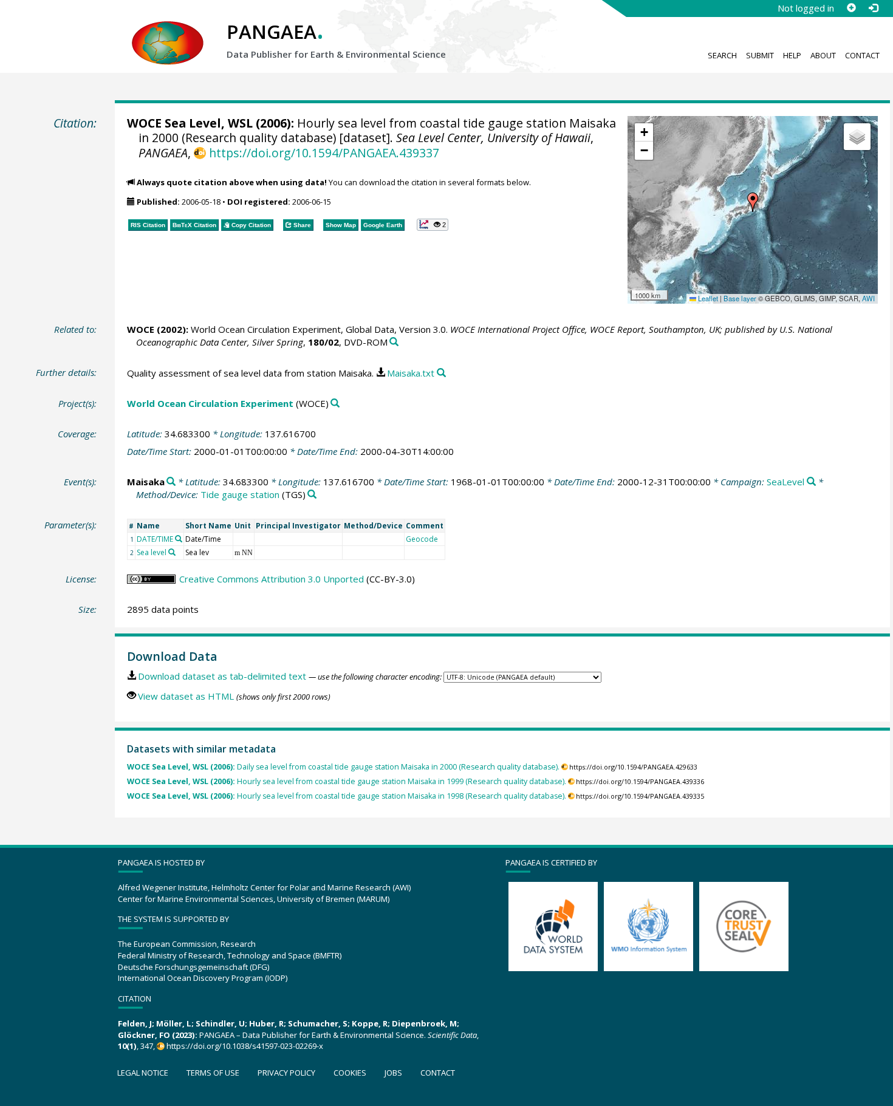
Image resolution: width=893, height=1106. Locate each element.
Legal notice (142, 1072)
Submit (760, 55)
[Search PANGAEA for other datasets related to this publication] (394, 342)
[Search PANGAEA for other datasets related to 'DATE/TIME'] (178, 538)
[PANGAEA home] (168, 31)
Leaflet (707, 298)
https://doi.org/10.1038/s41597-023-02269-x (244, 1045)
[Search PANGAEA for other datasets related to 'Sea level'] (172, 552)
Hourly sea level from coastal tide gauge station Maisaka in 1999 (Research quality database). (346, 781)
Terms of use (212, 1072)
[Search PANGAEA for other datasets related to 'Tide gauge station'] (311, 494)
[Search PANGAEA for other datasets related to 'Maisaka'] (171, 481)
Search (722, 55)
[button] (752, 202)
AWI (868, 298)
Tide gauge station (239, 494)
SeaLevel (785, 482)
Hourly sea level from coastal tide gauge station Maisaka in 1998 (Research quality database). (346, 796)
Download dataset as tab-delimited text (222, 676)
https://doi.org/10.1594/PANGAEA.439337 (324, 153)
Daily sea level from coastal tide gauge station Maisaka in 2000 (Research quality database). (343, 767)
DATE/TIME (155, 539)
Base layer (740, 298)
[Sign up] (851, 8)
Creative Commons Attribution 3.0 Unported (271, 579)
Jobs (393, 1072)
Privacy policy (286, 1072)
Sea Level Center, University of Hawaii (493, 137)
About (823, 55)
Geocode (422, 539)
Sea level (151, 552)
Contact (862, 55)
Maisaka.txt (410, 373)
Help (792, 55)
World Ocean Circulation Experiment (210, 403)
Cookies (350, 1072)
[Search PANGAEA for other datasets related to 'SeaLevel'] (811, 481)
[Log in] (873, 8)
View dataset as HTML (186, 696)
